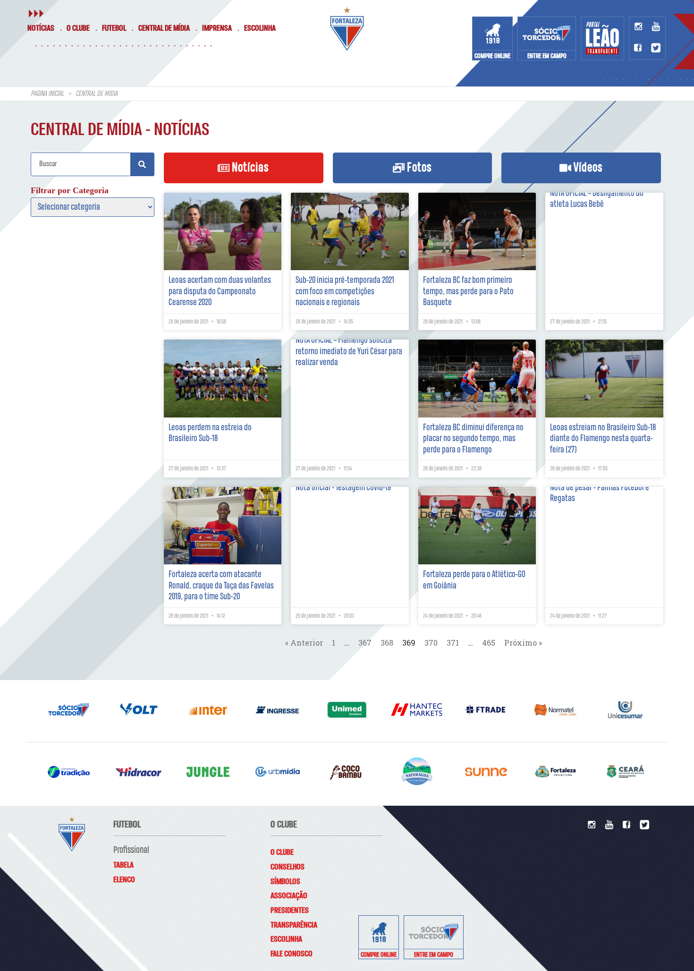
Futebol (114, 28)
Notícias (40, 28)
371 (453, 642)
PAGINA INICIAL (47, 94)
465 (488, 642)
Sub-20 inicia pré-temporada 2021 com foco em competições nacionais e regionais (345, 291)
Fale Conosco (292, 954)
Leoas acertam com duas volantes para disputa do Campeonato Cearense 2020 (220, 291)
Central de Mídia (164, 28)
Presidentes (290, 910)
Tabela (123, 865)
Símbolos (285, 881)
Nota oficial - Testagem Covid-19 (343, 488)
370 (431, 642)
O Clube (78, 28)
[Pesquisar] (142, 164)
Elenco (124, 880)
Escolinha (260, 28)
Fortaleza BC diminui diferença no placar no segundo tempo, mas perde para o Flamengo (473, 439)
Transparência (294, 925)
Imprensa (217, 28)
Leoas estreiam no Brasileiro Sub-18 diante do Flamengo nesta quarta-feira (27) (603, 439)
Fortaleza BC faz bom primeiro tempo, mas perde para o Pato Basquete (468, 291)
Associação (289, 896)
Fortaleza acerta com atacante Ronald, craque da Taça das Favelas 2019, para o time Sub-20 (221, 586)
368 (387, 642)
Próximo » (523, 642)
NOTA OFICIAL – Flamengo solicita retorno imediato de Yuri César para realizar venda (349, 351)
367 (365, 642)
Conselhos (288, 867)
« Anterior (304, 642)
